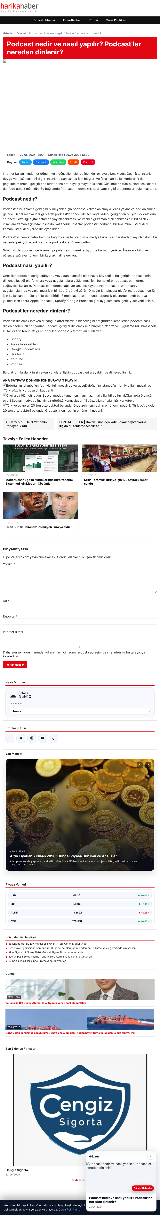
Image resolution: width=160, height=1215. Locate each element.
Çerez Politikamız (70, 1209)
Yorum (9, 564)
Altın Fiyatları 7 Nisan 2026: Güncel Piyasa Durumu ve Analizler (46, 952)
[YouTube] (42, 738)
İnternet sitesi (13, 632)
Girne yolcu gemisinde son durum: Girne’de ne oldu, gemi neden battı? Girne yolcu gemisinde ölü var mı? (72, 948)
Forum (93, 20)
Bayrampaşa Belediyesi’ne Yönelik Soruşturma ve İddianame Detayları (50, 956)
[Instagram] (31, 738)
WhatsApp (58, 162)
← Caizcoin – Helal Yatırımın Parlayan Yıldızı (26, 424)
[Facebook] (9, 738)
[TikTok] (53, 738)
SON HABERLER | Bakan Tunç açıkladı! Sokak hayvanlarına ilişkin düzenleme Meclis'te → (103, 424)
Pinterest (88, 162)
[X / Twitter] (20, 738)
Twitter (25, 162)
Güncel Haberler (44, 20)
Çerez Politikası (116, 20)
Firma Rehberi (72, 20)
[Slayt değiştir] (73, 1180)
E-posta (10, 616)
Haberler (8, 33)
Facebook (41, 162)
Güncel (21, 33)
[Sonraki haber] (148, 765)
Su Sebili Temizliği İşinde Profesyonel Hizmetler (37, 960)
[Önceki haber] (140, 765)
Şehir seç (16, 703)
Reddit (73, 162)
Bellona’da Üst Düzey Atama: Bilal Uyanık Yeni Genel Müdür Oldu (47, 943)
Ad (6, 601)
